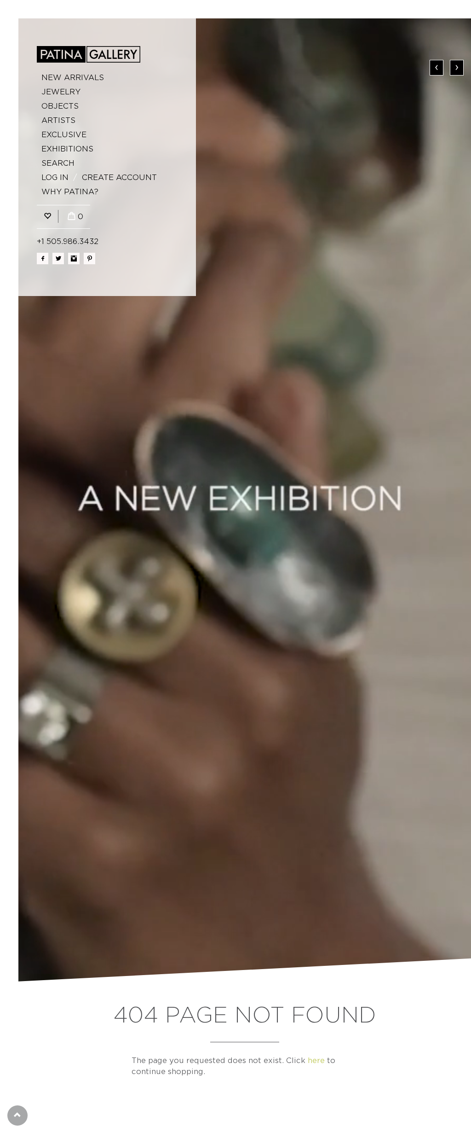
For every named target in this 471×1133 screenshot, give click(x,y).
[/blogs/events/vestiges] (244, 500)
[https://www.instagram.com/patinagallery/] (74, 258)
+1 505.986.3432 (67, 241)
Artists (58, 120)
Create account (119, 177)
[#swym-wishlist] (47, 216)
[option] (244, 500)
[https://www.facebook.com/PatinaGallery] (42, 258)
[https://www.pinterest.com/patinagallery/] (89, 258)
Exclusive (63, 134)
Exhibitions (67, 149)
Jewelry (60, 91)
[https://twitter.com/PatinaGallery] (58, 258)
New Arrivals (72, 77)
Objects (60, 106)
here (316, 1060)
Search (58, 163)
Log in (55, 177)
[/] (88, 54)
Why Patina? (69, 191)
